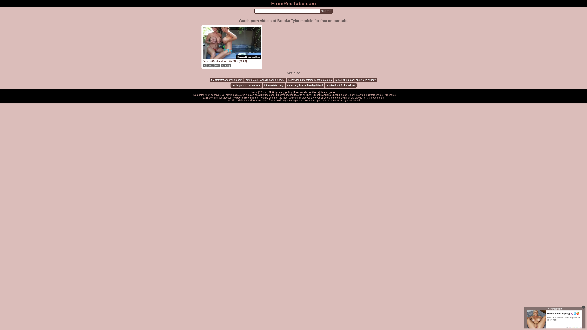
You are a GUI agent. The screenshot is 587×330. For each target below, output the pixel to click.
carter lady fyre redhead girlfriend (305, 85)
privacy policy (284, 92)
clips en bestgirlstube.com (260, 95)
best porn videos (246, 97)
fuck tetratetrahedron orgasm (226, 80)
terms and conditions (306, 92)
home (254, 92)
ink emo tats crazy (274, 85)
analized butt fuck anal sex (341, 85)
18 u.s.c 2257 (266, 92)
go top (332, 92)
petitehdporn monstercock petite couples (310, 80)
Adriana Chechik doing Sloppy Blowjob (343, 95)
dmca (324, 92)
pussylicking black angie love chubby (355, 80)
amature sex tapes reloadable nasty (265, 80)
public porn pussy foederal (246, 85)
